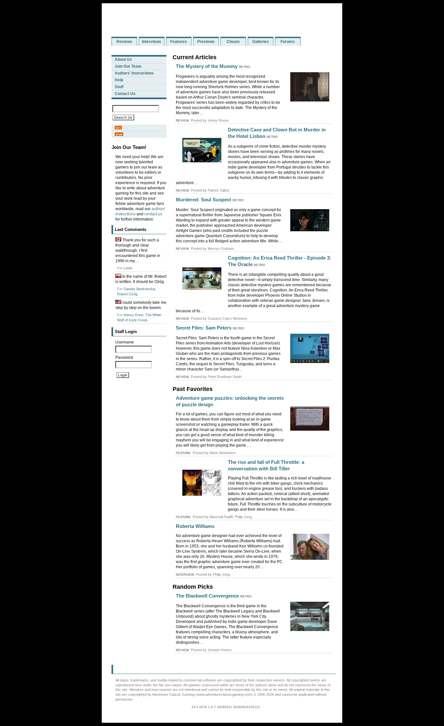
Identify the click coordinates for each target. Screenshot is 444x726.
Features (178, 41)
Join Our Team (128, 66)
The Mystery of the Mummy (207, 66)
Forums (288, 41)
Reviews (124, 41)
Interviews (151, 41)
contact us (153, 214)
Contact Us (125, 93)
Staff (119, 87)
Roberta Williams (195, 526)
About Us (123, 59)
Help (119, 80)
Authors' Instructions (134, 73)
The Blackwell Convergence (207, 595)
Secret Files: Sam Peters (203, 327)
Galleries (260, 41)
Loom (128, 268)
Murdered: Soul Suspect (203, 199)
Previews (206, 41)
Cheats (233, 41)
